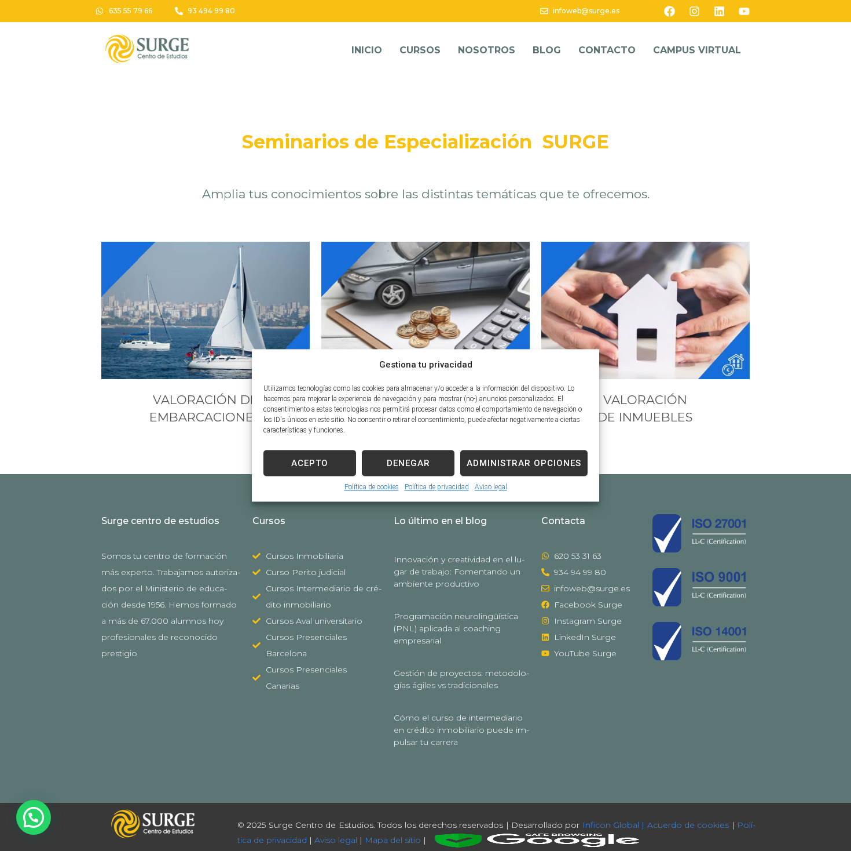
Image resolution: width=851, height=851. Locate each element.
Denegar (408, 463)
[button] (33, 817)
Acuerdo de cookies (688, 825)
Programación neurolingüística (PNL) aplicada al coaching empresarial (456, 628)
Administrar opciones (524, 463)
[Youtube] (744, 11)
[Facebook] (670, 11)
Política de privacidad (437, 487)
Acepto (309, 463)
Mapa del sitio (393, 839)
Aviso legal (491, 487)
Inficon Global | (611, 825)
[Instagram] (695, 11)
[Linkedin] (720, 11)
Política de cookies (371, 487)
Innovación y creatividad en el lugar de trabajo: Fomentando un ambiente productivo (459, 571)
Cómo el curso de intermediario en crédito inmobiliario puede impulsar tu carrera (461, 729)
